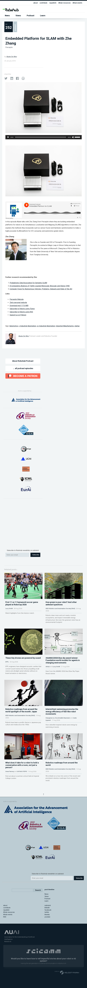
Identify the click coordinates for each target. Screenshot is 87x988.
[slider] (78, 137)
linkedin (47, 908)
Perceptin (9, 47)
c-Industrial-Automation (27, 326)
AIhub (48, 666)
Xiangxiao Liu (50, 718)
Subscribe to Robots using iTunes (22, 309)
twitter (47, 912)
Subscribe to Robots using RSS (21, 312)
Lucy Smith (9, 608)
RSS (4, 917)
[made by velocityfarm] (67, 972)
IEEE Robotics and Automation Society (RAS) (60, 608)
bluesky (47, 914)
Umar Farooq (9, 771)
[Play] (8, 137)
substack (48, 905)
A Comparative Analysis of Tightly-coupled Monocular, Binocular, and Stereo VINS (40, 286)
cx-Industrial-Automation (46, 326)
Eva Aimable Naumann (62, 718)
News (7, 15)
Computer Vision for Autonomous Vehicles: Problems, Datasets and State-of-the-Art (41, 289)
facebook (48, 910)
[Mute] (73, 137)
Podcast (30, 15)
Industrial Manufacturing (65, 326)
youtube (47, 917)
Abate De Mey (11, 57)
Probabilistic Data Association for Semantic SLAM (28, 283)
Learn (42, 15)
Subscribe (35, 555)
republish (52, 3)
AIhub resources (64, 3)
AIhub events (77, 3)
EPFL (7, 662)
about (35, 3)
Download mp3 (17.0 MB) (19, 306)
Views (18, 15)
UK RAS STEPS (22, 771)
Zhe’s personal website (18, 303)
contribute (43, 3)
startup (77, 326)
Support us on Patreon (18, 315)
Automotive (13, 326)
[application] (43, 137)
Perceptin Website (17, 299)
